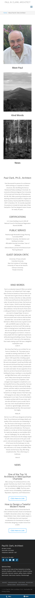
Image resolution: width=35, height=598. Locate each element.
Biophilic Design (12, 584)
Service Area (6, 567)
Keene (25, 573)
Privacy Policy (6, 591)
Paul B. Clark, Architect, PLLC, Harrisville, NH (19, 589)
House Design (21, 582)
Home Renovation (12, 582)
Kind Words (17, 115)
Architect (4, 582)
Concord (19, 571)
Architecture (29, 582)
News (17, 162)
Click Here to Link (17, 498)
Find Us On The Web (7, 557)
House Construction (22, 584)
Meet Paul (17, 67)
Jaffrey (20, 573)
